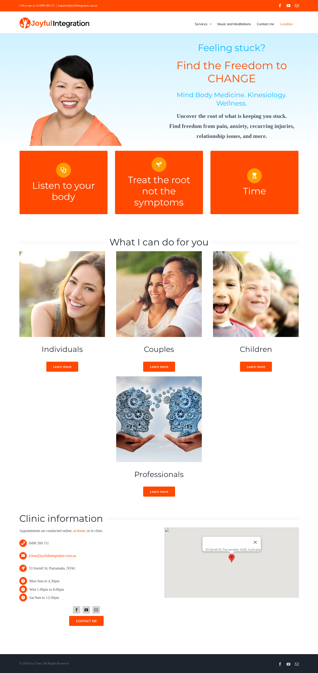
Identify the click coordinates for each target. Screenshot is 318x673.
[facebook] (76, 610)
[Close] (255, 542)
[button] (232, 558)
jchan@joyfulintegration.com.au (52, 556)
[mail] (96, 610)
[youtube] (86, 610)
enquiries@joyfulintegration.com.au (77, 5)
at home (79, 531)
